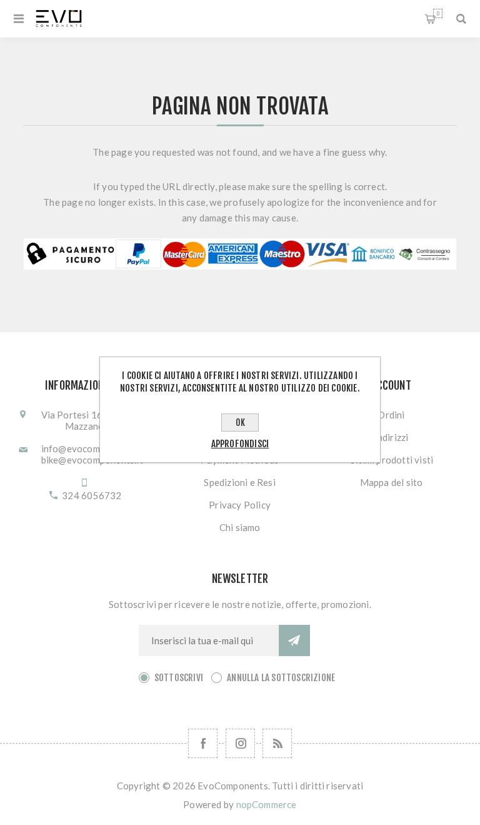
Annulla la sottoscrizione (281, 678)
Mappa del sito (391, 482)
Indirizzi (391, 437)
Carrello (437, 13)
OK (240, 422)
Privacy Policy (240, 504)
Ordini (391, 414)
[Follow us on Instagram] (240, 743)
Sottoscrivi (178, 678)
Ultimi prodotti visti (391, 459)
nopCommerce (266, 804)
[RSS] (277, 743)
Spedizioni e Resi (239, 482)
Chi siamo (240, 527)
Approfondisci (240, 444)
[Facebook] (203, 743)
